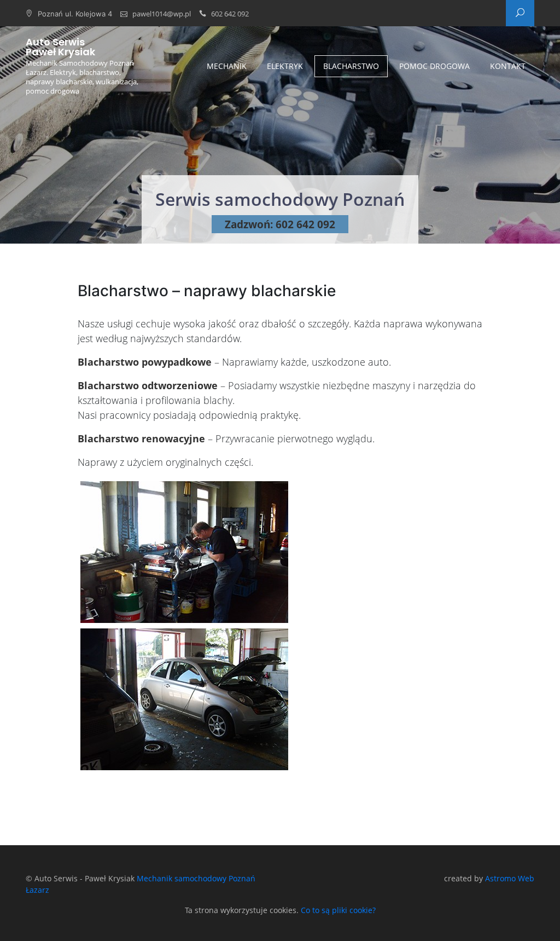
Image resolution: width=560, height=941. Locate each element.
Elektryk (285, 66)
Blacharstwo (351, 66)
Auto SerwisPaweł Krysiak (60, 47)
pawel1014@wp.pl (161, 14)
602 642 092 (230, 14)
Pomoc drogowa (434, 66)
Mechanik (227, 66)
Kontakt (508, 66)
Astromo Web (509, 878)
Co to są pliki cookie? (338, 910)
